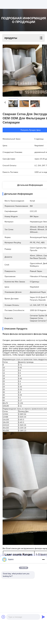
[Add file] (3, 617)
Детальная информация (30, 185)
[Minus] (43, 559)
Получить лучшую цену (30, 130)
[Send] (43, 617)
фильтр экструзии (36, 340)
